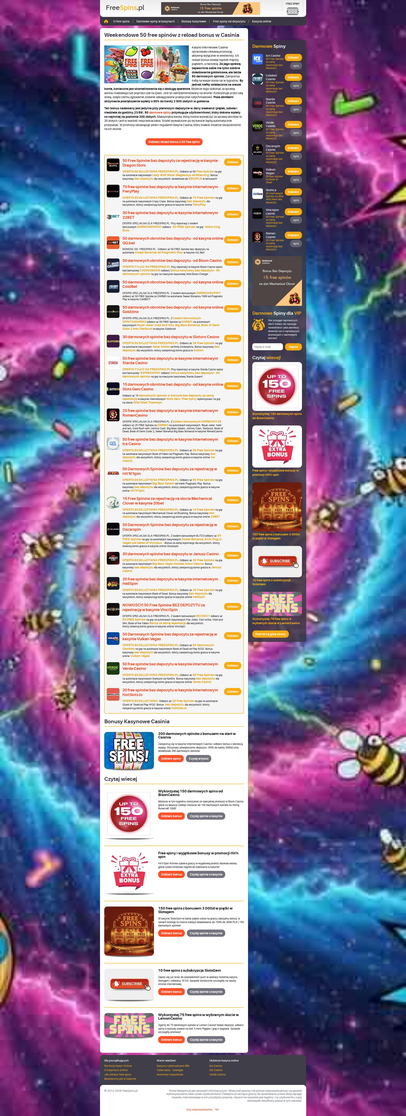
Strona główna (106, 21)
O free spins (121, 21)
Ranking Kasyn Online (118, 1065)
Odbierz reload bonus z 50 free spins (174, 142)
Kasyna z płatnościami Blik (173, 1065)
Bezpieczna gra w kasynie (120, 1078)
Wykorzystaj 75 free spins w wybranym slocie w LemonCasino (198, 1016)
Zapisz (293, 347)
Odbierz (232, 162)
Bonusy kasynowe (193, 21)
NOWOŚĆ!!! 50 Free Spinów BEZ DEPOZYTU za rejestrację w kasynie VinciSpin (163, 607)
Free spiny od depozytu (229, 21)
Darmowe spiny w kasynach (155, 21)
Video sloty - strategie (170, 1070)
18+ (217, 1109)
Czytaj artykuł (198, 758)
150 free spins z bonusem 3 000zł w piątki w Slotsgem (195, 910)
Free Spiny (292, 3)
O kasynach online (116, 1070)
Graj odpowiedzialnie (199, 1109)
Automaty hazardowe (170, 1074)
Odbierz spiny (171, 758)
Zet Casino (216, 1070)
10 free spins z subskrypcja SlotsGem (189, 970)
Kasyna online (261, 21)
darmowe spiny (160, 112)
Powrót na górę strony (270, 634)
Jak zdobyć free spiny (117, 1074)
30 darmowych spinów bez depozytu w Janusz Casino (170, 554)
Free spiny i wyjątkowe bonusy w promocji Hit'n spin (198, 855)
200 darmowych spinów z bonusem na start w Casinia (197, 735)
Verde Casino (217, 1074)
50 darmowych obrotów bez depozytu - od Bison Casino (172, 260)
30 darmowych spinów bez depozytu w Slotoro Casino (170, 337)
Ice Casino (215, 1065)
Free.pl (125, 7)
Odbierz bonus (171, 816)
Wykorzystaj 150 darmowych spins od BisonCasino (190, 793)
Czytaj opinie (206, 816)
